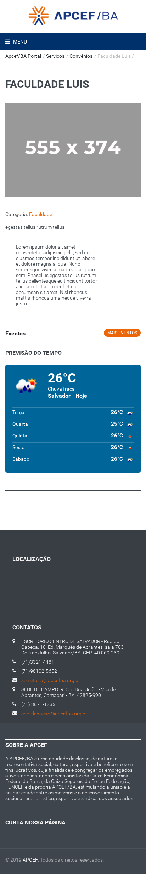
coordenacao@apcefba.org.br (54, 713)
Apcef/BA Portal (23, 56)
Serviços (55, 56)
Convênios (80, 56)
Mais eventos (122, 332)
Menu (19, 42)
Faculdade (40, 214)
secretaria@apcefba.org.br (50, 680)
